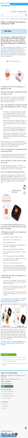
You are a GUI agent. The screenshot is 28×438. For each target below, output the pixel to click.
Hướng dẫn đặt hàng (7, 393)
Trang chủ (3, 18)
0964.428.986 (10, 436)
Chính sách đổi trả (7, 398)
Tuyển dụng (5, 406)
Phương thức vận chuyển (8, 395)
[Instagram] (12, 434)
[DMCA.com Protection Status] (7, 386)
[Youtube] (6, 434)
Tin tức (7, 18)
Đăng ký (19, 4)
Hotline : (15, 11)
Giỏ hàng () (25, 4)
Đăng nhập (14, 4)
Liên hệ (4, 408)
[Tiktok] (16, 434)
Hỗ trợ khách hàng (6, 389)
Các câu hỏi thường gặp (8, 391)
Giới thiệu (5, 404)
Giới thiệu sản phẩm (14, 18)
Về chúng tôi (4, 402)
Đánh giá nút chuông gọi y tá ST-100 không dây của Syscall (14, 357)
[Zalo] (9, 434)
